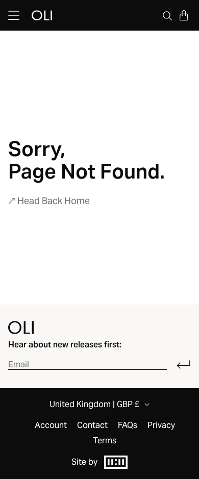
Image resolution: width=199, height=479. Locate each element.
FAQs (127, 425)
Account (51, 425)
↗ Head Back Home (49, 201)
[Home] (21, 327)
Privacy (161, 425)
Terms (104, 441)
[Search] (167, 15)
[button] (184, 15)
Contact (92, 425)
